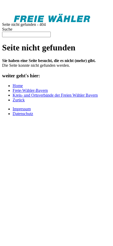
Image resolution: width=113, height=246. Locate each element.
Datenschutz (23, 113)
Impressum (22, 109)
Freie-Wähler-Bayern (30, 90)
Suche (7, 29)
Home (18, 85)
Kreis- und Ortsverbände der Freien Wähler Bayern (55, 95)
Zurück (19, 100)
